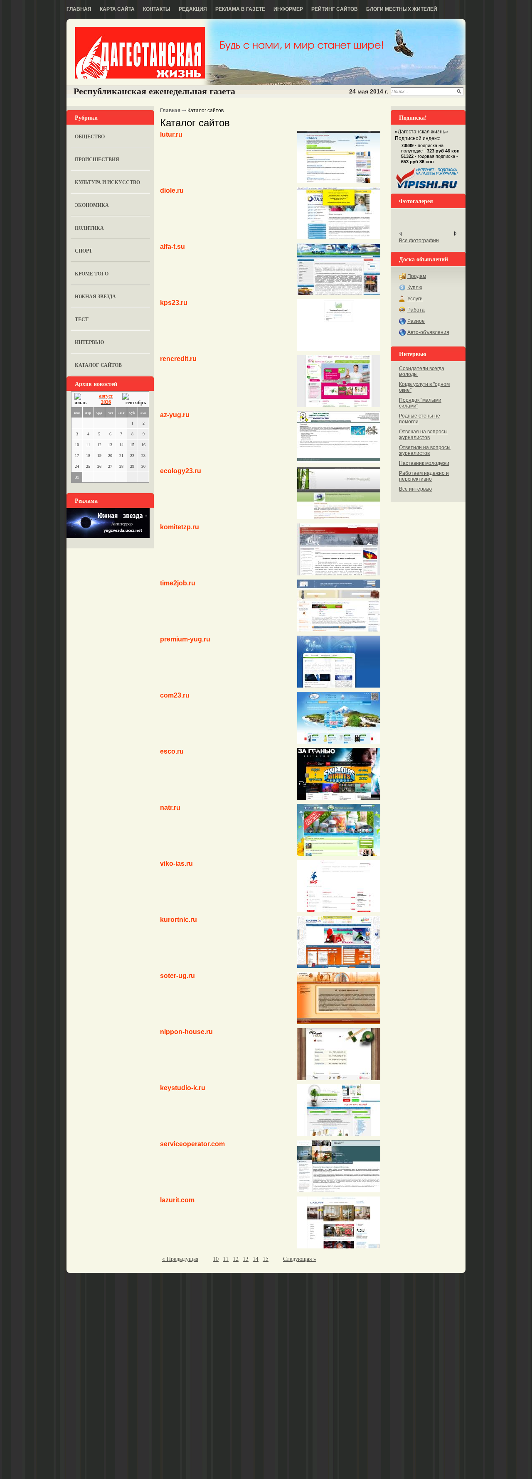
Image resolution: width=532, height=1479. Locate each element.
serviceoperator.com (192, 1143)
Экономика (92, 205)
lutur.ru (171, 134)
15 (265, 1259)
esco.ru (172, 751)
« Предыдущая (180, 1259)
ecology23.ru (180, 470)
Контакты (156, 9)
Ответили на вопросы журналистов (425, 450)
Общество (90, 136)
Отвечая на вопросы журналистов (423, 434)
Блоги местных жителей (401, 9)
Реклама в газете (240, 9)
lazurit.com (177, 1200)
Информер (288, 9)
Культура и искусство (107, 182)
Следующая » (299, 1259)
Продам (416, 276)
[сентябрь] (134, 399)
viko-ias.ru (176, 863)
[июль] (81, 399)
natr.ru (170, 807)
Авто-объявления (428, 332)
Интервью (89, 342)
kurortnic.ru (178, 919)
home (140, 53)
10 (216, 1259)
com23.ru (175, 695)
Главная (78, 9)
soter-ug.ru (177, 975)
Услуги (415, 299)
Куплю (414, 287)
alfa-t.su (172, 246)
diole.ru (172, 190)
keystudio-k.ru (182, 1087)
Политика (89, 227)
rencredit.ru (178, 358)
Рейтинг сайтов (334, 9)
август (106, 396)
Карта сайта (117, 9)
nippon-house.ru (186, 1031)
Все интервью (415, 489)
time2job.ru (177, 583)
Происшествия (97, 159)
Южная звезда (95, 296)
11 (226, 1259)
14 (256, 1259)
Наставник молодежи (424, 463)
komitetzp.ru (179, 527)
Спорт (83, 250)
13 (246, 1259)
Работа (416, 310)
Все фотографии (419, 240)
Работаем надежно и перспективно (424, 476)
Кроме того (91, 273)
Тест (82, 319)
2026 (106, 402)
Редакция (193, 9)
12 (236, 1259)
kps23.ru (173, 302)
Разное (416, 321)
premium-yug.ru (185, 639)
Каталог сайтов (98, 365)
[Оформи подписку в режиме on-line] (427, 189)
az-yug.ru (175, 414)
